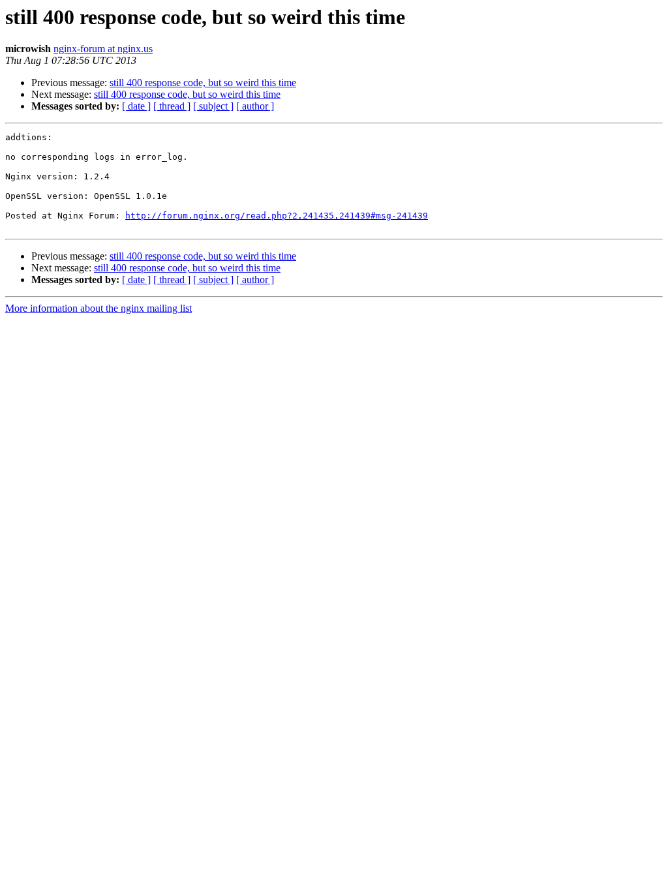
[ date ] (136, 106)
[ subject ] (213, 106)
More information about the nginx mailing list (98, 308)
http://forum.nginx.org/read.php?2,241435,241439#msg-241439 (276, 215)
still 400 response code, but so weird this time (203, 82)
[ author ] (255, 106)
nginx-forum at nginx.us (103, 48)
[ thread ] (171, 106)
